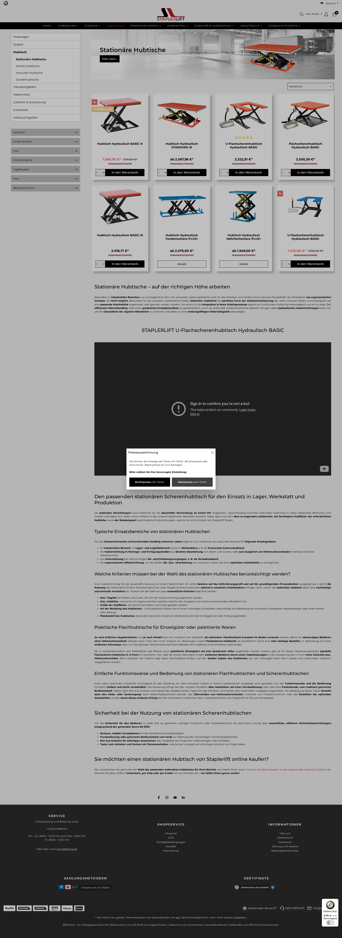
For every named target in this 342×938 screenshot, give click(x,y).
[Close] (212, 452)
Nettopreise (192, 482)
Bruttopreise (150, 482)
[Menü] (336, 901)
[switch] (330, 923)
